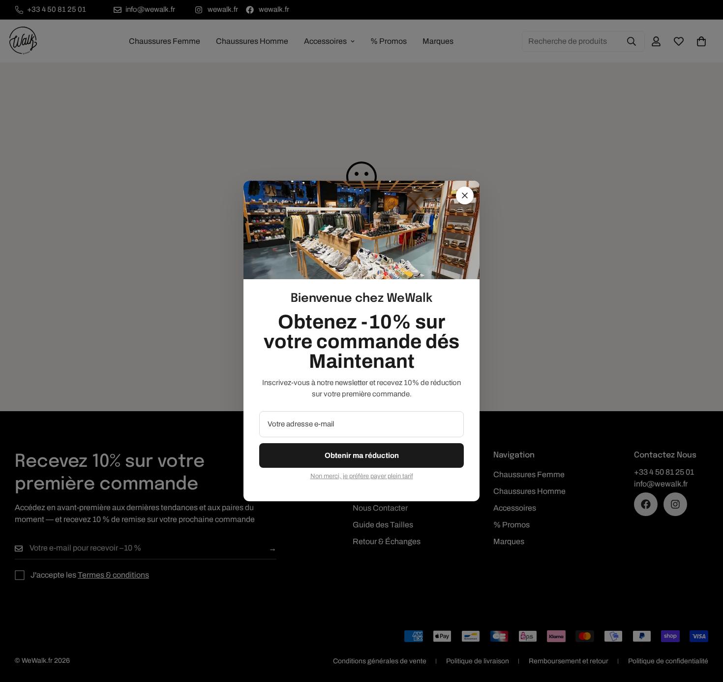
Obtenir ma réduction (362, 455)
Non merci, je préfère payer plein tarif (361, 476)
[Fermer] (465, 195)
